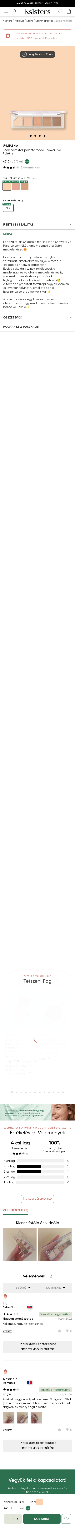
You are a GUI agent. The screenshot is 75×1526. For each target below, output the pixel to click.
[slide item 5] (30, 1092)
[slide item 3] (39, 136)
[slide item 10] (53, 1092)
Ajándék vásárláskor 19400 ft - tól (37, 3)
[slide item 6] (35, 1092)
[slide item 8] (44, 1092)
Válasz (7, 1331)
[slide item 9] (49, 1092)
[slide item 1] (30, 136)
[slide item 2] (35, 136)
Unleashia (10, 145)
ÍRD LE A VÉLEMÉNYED (37, 1198)
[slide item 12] (63, 1092)
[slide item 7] (39, 1092)
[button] (37, 224)
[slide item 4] (44, 136)
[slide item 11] (58, 1092)
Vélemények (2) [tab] (15, 1210)
